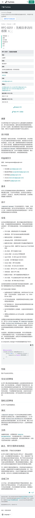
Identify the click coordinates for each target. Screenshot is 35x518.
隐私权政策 (8, 510)
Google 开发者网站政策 (12, 500)
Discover (9, 24)
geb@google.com (6, 88)
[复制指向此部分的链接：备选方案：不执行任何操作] (22, 451)
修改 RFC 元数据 (17, 112)
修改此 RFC (17, 107)
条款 (2, 510)
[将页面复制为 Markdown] (8, 31)
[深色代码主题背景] (31, 345)
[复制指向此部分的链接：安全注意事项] (14, 379)
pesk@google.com (6, 87)
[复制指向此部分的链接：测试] (6, 411)
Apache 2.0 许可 (20, 498)
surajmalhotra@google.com (19, 87)
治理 (14, 24)
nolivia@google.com (7, 81)
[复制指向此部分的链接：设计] (6, 202)
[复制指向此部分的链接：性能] (6, 369)
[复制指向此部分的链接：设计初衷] (10, 135)
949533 (4, 75)
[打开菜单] (2, 2)
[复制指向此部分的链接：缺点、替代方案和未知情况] (26, 446)
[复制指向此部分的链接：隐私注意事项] (14, 401)
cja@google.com (6, 90)
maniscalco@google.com (17, 88)
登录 (31, 2)
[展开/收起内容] (8, 36)
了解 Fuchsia (5, 7)
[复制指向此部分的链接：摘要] (6, 119)
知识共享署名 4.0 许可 (26, 496)
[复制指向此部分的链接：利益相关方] (12, 158)
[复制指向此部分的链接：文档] (6, 430)
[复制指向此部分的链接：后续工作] (10, 479)
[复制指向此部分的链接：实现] (6, 218)
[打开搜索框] (28, 2)
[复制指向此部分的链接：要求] (6, 187)
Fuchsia (3, 24)
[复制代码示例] (33, 345)
